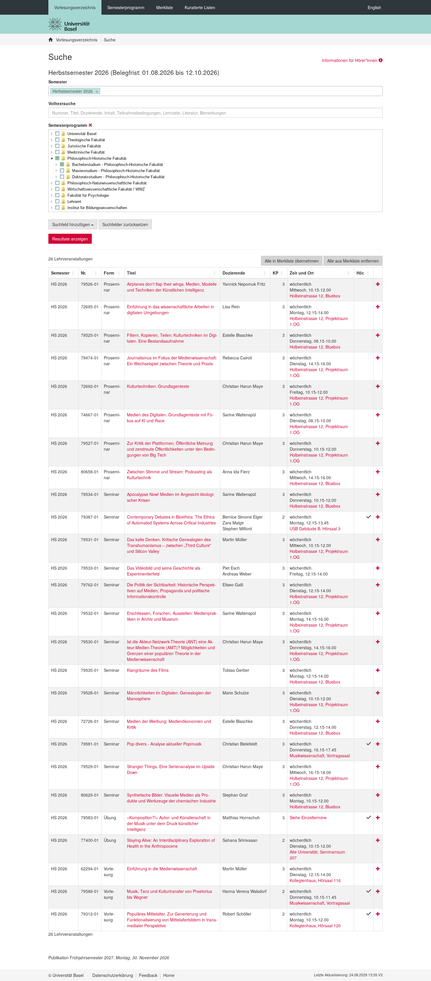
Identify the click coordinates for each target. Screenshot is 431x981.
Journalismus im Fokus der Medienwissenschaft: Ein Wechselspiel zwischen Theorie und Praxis (172, 360)
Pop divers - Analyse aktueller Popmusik (164, 744)
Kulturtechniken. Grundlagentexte (158, 386)
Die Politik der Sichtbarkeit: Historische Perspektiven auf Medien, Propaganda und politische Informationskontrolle (171, 590)
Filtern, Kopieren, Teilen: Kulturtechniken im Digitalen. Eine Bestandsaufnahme (172, 338)
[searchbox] (103, 91)
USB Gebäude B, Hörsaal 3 (315, 528)
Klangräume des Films (148, 670)
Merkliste (164, 7)
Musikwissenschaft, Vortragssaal (320, 755)
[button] (52, 133)
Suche (110, 40)
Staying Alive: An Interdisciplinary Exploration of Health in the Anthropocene (171, 843)
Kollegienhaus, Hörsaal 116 (315, 880)
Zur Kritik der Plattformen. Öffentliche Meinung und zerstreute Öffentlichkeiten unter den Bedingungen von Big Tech (171, 449)
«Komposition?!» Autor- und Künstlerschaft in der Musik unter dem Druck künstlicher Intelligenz (169, 823)
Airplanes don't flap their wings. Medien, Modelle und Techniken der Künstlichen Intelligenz (172, 287)
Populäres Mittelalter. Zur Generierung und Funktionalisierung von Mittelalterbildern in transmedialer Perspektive (172, 919)
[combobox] (215, 91)
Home (168, 975)
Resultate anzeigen (70, 239)
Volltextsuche (62, 103)
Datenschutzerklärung (112, 975)
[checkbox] (57, 133)
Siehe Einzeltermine (308, 817)
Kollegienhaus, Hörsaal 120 (315, 925)
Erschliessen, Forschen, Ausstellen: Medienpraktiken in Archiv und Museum (172, 616)
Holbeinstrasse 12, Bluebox (315, 296)
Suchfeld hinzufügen (71, 224)
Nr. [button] (83, 273)
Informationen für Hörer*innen (350, 60)
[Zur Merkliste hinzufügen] (378, 284)
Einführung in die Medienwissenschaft (162, 868)
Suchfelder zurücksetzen (125, 224)
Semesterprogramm (126, 7)
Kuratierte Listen (200, 7)
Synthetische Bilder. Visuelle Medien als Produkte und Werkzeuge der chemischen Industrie (171, 798)
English (374, 7)
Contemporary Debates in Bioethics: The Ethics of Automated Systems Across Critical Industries (171, 520)
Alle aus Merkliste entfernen (353, 261)
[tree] (215, 170)
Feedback (148, 975)
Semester (57, 82)
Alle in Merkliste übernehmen (292, 261)
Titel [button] (131, 273)
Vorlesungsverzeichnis (75, 7)
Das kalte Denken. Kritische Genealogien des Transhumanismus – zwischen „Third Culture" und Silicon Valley (169, 545)
